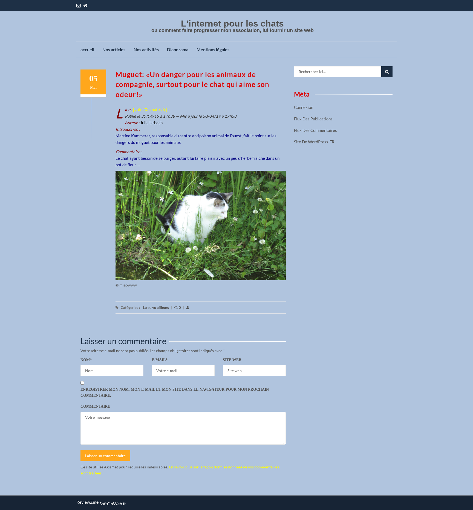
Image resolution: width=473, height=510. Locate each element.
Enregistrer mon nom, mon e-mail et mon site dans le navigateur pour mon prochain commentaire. (174, 392)
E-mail (160, 360)
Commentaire (95, 406)
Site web (232, 360)
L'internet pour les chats (232, 23)
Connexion (303, 107)
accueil (87, 49)
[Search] (387, 71)
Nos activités (146, 49)
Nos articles (113, 49)
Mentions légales (213, 49)
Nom (86, 360)
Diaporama (177, 49)
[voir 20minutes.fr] (150, 109)
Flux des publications (313, 118)
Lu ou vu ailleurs (156, 307)
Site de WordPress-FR (314, 141)
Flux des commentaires (315, 130)
